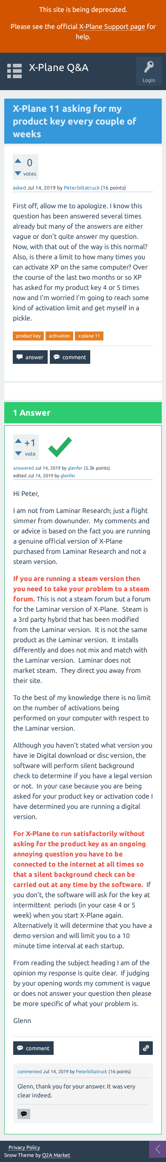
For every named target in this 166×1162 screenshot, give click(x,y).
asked (19, 187)
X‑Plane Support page (112, 26)
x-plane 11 (89, 335)
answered (23, 467)
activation (59, 335)
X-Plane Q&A (59, 67)
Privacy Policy (24, 1147)
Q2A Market (56, 1155)
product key (28, 335)
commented (29, 1071)
